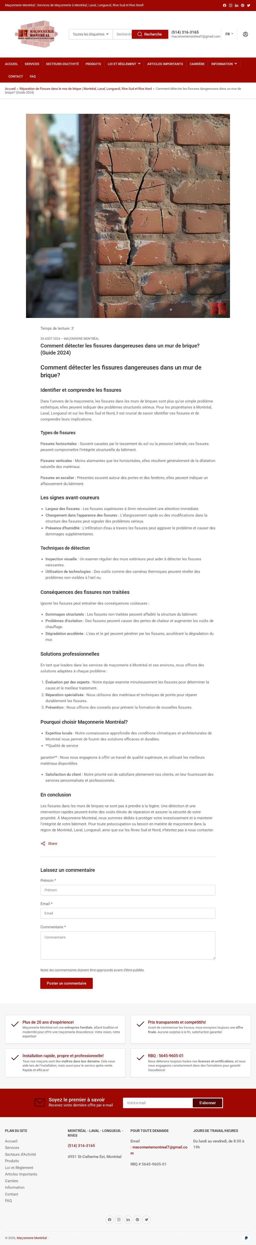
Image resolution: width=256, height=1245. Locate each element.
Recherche (153, 34)
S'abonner (207, 1103)
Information (222, 64)
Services (32, 64)
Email (46, 904)
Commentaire (53, 927)
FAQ (33, 76)
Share (52, 844)
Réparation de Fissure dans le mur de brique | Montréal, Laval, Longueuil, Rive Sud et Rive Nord (86, 89)
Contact (15, 76)
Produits (93, 64)
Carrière (197, 64)
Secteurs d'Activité (62, 64)
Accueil (11, 64)
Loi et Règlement (122, 64)
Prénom (48, 880)
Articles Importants (165, 64)
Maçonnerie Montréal (32, 1238)
